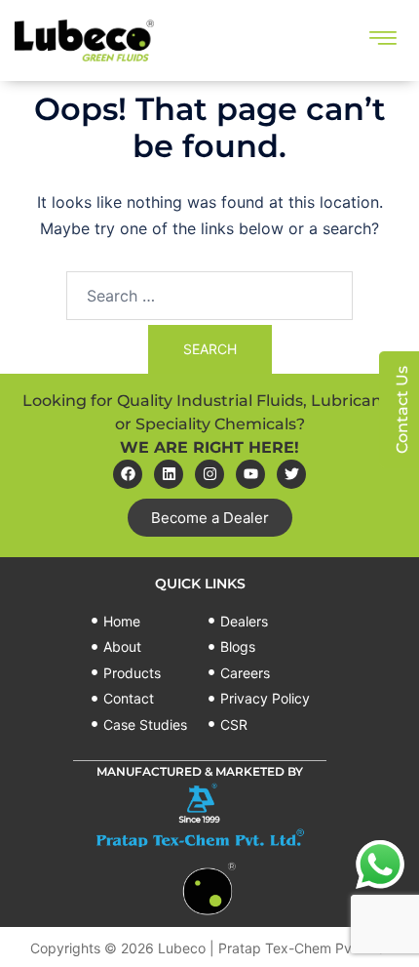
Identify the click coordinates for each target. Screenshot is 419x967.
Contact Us (402, 410)
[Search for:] (209, 295)
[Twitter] (291, 474)
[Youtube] (250, 474)
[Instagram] (209, 474)
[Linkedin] (168, 474)
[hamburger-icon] (382, 40)
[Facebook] (127, 474)
